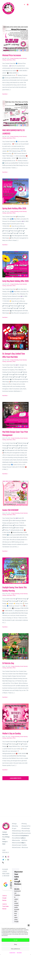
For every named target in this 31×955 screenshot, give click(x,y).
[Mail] (8, 859)
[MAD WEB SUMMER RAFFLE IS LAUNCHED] (15, 113)
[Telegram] (3, 859)
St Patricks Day (13, 646)
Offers (14, 59)
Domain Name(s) (23, 58)
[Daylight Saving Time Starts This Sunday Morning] (15, 571)
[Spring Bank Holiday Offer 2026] (15, 192)
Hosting (4, 59)
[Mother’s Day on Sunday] (15, 717)
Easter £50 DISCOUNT (13, 493)
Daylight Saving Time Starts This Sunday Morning (13, 571)
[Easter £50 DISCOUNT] (15, 493)
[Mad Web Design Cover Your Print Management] (15, 415)
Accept (15, 940)
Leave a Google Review (4, 898)
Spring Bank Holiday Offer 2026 (13, 192)
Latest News (9, 59)
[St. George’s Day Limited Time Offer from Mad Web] (15, 337)
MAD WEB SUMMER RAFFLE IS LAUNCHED (13, 113)
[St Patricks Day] (15, 646)
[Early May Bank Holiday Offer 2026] (15, 264)
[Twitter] (5, 856)
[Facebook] (3, 856)
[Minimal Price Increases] (15, 38)
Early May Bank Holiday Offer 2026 (13, 264)
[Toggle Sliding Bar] (24, 4)
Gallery (18, 38)
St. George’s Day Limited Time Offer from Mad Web (13, 337)
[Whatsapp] (5, 859)
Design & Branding (14, 58)
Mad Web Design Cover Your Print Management (13, 415)
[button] (28, 925)
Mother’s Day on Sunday (13, 717)
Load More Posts (15, 778)
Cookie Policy (12, 952)
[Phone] (3, 862)
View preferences (15, 948)
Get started (19, 952)
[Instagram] (8, 856)
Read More (4, 94)
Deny (15, 944)
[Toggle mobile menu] (28, 4)
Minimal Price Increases (13, 38)
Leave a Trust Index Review (5, 906)
